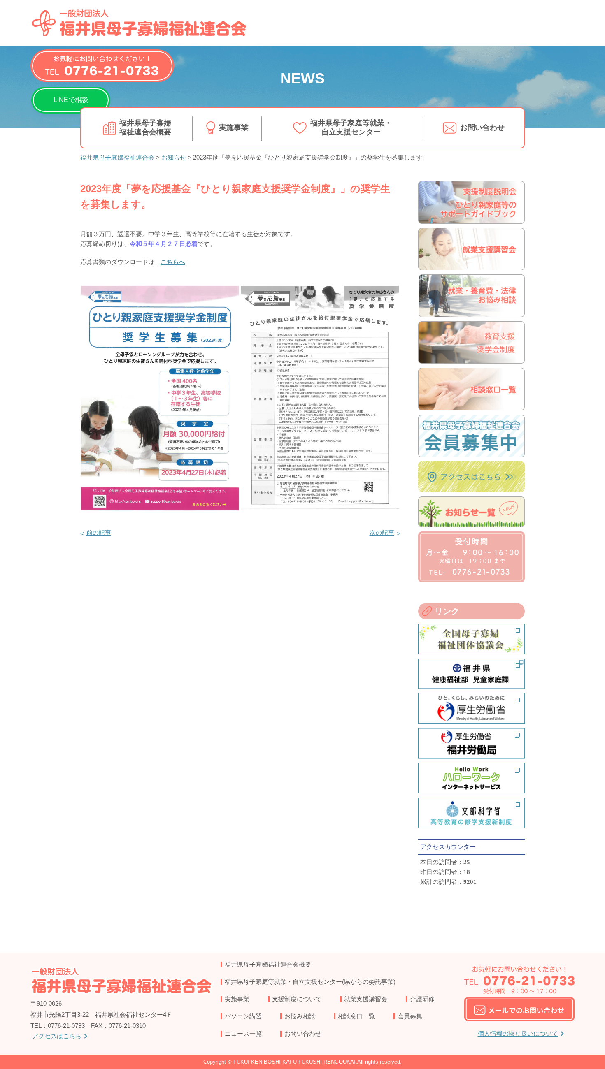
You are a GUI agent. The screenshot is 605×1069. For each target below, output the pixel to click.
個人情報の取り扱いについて (518, 1033)
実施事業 (234, 127)
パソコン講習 (243, 1016)
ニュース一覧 (243, 1033)
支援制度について (296, 998)
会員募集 (410, 1016)
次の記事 (382, 532)
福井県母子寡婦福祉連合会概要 (145, 127)
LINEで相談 (71, 99)
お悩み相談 (299, 1016)
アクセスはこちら (56, 1035)
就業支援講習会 (365, 998)
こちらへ (173, 261)
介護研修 (422, 998)
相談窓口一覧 (356, 1016)
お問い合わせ (482, 127)
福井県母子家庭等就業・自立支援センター (351, 127)
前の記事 (98, 532)
